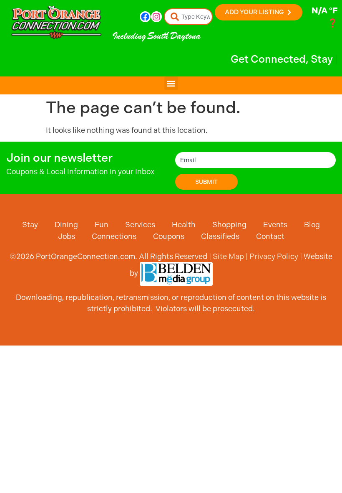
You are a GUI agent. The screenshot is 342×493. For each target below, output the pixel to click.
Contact (270, 236)
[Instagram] (156, 16)
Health (184, 224)
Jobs (66, 236)
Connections (114, 236)
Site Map (228, 256)
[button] (171, 83)
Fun (101, 224)
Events (275, 224)
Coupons (168, 236)
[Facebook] (145, 16)
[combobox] (188, 16)
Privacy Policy (273, 256)
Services (140, 224)
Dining (66, 224)
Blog (312, 224)
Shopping (229, 224)
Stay (30, 224)
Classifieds (220, 236)
